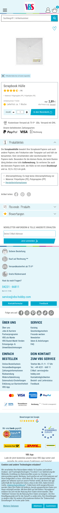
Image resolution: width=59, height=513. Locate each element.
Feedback (44, 303)
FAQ (32, 344)
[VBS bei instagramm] (27, 312)
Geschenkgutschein (39, 331)
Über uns (6, 327)
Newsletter (35, 337)
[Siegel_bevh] (12, 434)
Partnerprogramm (10, 334)
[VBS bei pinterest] (33, 312)
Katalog (34, 327)
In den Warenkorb (41, 112)
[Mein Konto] (48, 10)
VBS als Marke (8, 337)
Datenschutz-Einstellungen (14, 380)
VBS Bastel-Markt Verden (13, 341)
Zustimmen (51, 506)
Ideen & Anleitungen (40, 341)
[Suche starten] (54, 18)
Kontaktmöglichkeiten (40, 377)
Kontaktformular (15, 303)
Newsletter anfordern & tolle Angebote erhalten (30, 227)
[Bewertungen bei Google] (29, 419)
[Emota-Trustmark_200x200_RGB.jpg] (49, 432)
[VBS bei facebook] (21, 312)
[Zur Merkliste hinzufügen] (54, 28)
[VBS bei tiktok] (45, 312)
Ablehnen (37, 506)
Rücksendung (8, 374)
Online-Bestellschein (11, 364)
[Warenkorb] (54, 10)
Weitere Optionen (11, 506)
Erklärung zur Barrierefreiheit (15, 383)
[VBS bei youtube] (39, 312)
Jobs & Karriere (9, 331)
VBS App (6, 387)
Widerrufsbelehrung (11, 377)
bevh (12, 428)
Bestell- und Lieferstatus (41, 380)
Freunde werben (38, 334)
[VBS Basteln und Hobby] (29, 6)
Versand (52, 104)
